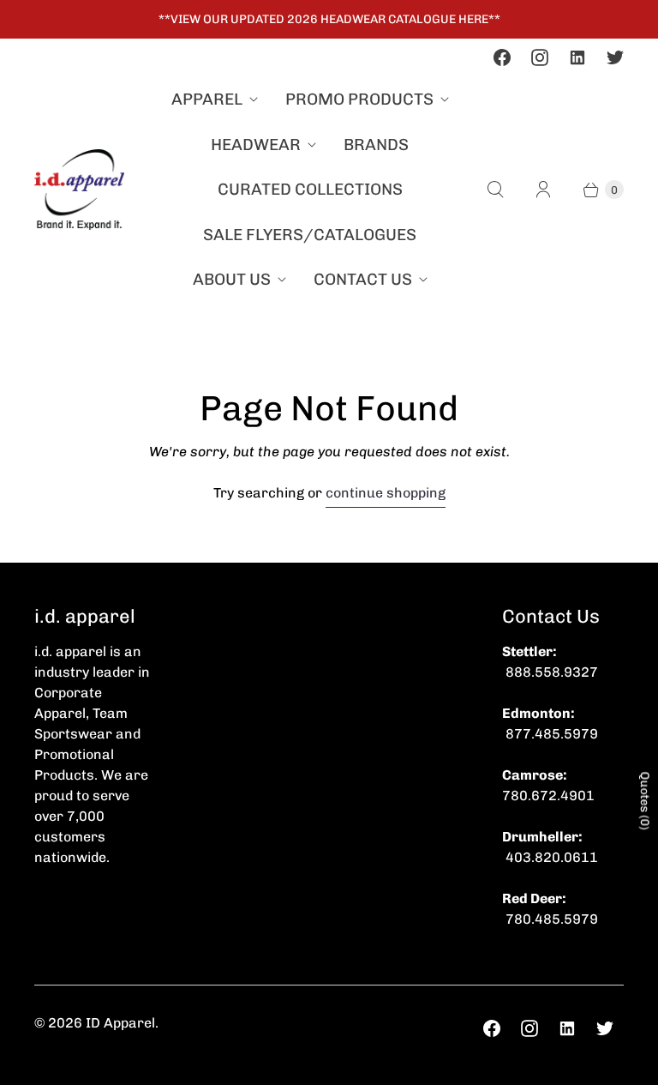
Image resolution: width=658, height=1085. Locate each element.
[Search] (495, 189)
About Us (232, 279)
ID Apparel (120, 1023)
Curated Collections (310, 189)
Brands (376, 144)
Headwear (256, 144)
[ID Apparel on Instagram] (540, 57)
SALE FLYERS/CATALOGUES (309, 234)
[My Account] (543, 189)
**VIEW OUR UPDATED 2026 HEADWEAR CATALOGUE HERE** (329, 19)
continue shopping (386, 493)
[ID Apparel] (79, 189)
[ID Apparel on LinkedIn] (577, 57)
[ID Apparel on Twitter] (615, 57)
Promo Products (359, 99)
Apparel (206, 99)
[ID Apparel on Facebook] (502, 57)
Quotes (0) (644, 800)
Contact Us (363, 279)
